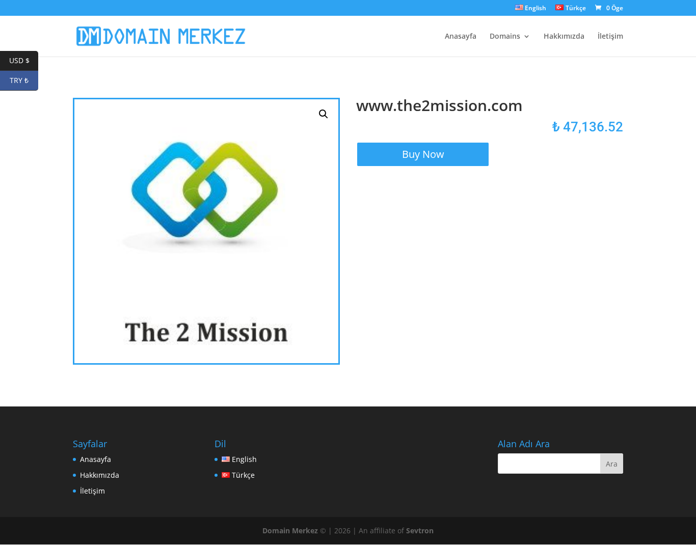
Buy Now (423, 154)
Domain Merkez (290, 530)
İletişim (610, 37)
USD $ (23, 60)
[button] (323, 114)
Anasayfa (460, 37)
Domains (505, 37)
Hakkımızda (564, 37)
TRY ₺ (24, 80)
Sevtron (420, 530)
